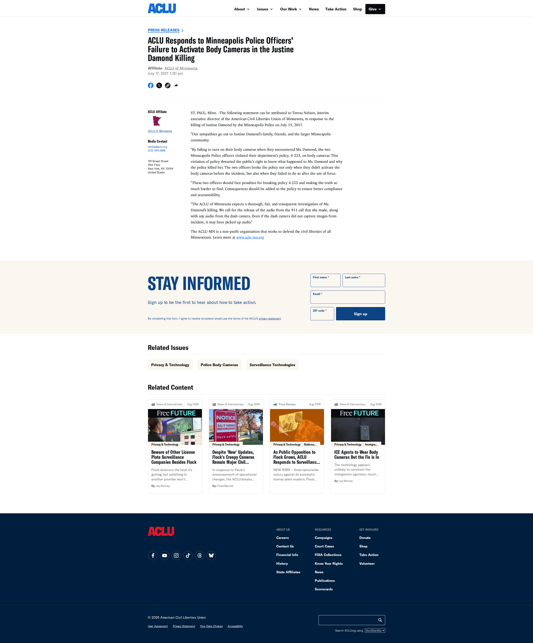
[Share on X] (159, 87)
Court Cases (324, 546)
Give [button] (373, 9)
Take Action (335, 9)
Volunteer (367, 563)
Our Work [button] (289, 9)
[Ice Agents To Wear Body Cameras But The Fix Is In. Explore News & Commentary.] (358, 446)
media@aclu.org (157, 146)
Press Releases (163, 30)
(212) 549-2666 (156, 150)
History (282, 563)
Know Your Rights (329, 563)
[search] (380, 620)
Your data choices (211, 626)
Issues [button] (263, 9)
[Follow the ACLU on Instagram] (176, 556)
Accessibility (235, 626)
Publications (325, 580)
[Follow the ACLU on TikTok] (188, 556)
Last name (351, 277)
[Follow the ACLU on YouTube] (164, 556)
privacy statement (270, 318)
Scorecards (324, 589)
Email (316, 294)
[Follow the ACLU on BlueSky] (211, 556)
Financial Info (287, 555)
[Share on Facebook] (150, 87)
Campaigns (323, 538)
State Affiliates (288, 572)
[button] (168, 86)
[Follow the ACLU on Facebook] (153, 556)
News (314, 9)
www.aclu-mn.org (250, 237)
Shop (357, 9)
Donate (365, 538)
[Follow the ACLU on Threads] (199, 556)
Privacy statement (184, 626)
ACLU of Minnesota (181, 68)
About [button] (240, 9)
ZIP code (318, 310)
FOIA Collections (328, 555)
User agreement (158, 626)
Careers (282, 538)
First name (320, 277)
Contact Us (285, 546)
